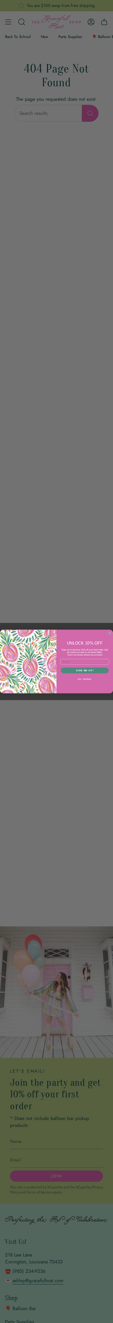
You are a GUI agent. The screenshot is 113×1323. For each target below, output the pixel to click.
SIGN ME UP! (85, 670)
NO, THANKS (85, 679)
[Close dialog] (109, 633)
